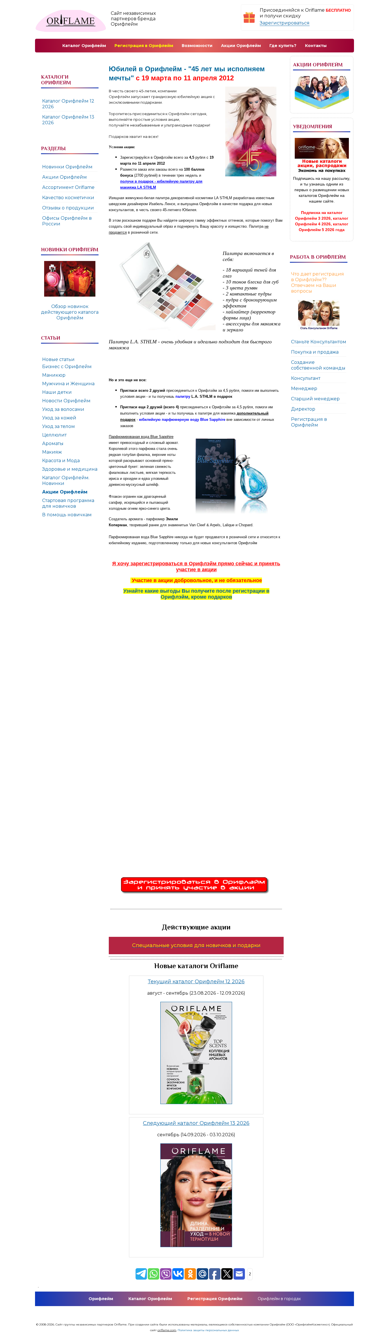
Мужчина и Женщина (68, 383)
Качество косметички (68, 197)
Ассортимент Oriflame (68, 187)
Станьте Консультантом (318, 341)
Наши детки (57, 392)
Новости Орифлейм (66, 400)
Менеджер (304, 388)
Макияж (52, 452)
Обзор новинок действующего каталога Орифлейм (70, 312)
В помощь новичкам (67, 514)
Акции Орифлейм (64, 177)
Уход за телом (58, 426)
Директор (303, 409)
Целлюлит (54, 435)
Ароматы (53, 443)
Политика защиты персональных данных (208, 1330)
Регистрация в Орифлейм (309, 422)
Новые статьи (58, 359)
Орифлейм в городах (279, 1298)
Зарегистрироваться (285, 23)
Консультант (305, 378)
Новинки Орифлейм (67, 167)
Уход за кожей (59, 418)
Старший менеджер (315, 398)
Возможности (197, 45)
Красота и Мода (61, 460)
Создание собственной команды (318, 365)
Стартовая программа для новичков (68, 503)
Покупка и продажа (315, 352)
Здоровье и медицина (69, 469)
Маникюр (53, 375)
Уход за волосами (63, 409)
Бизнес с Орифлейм (67, 366)
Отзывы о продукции (68, 208)
